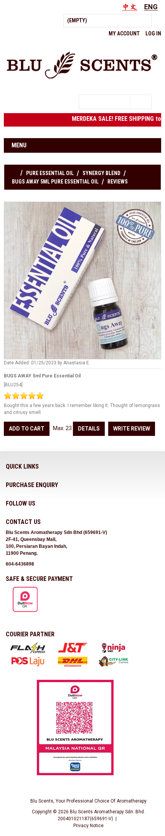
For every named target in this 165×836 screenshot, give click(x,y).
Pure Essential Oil (50, 173)
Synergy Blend (101, 173)
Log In (153, 33)
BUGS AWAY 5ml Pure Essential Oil (55, 182)
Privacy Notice (88, 825)
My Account (124, 33)
